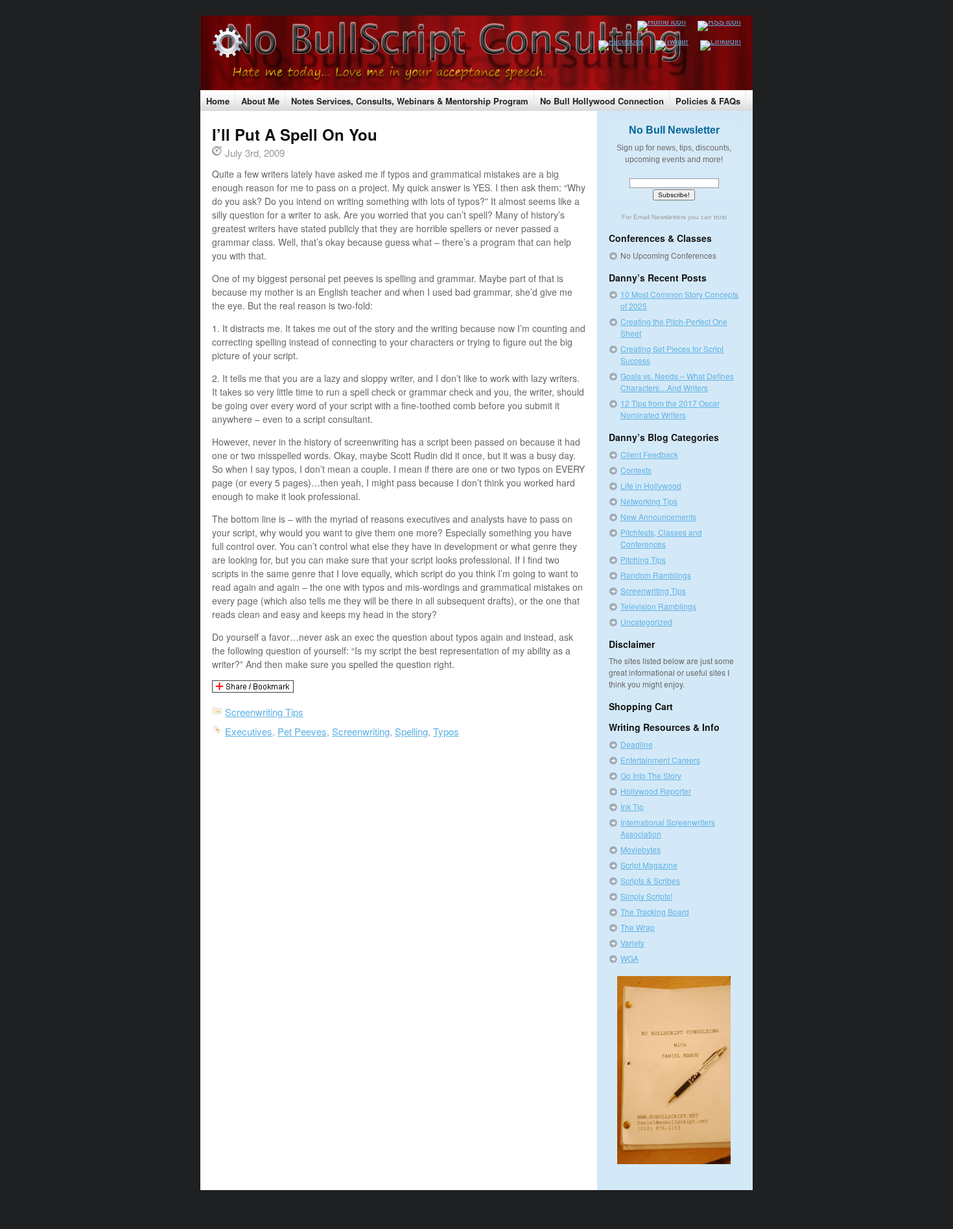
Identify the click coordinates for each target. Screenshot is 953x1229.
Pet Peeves (302, 731)
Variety (632, 942)
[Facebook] (615, 45)
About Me (260, 101)
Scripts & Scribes (650, 880)
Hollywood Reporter (655, 790)
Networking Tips (648, 501)
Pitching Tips (643, 559)
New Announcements (658, 516)
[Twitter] (666, 45)
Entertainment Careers (660, 759)
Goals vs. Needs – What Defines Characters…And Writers (677, 381)
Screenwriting (361, 731)
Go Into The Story (650, 775)
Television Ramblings (658, 606)
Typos (446, 731)
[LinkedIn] (714, 45)
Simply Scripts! (646, 895)
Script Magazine (648, 864)
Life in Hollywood (650, 485)
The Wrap (637, 927)
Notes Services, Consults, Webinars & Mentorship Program (409, 101)
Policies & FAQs (708, 101)
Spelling (411, 731)
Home (217, 101)
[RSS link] (713, 26)
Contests (636, 469)
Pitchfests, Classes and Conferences (661, 538)
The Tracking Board (654, 911)
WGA (629, 958)
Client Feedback (649, 454)
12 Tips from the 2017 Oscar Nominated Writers (670, 409)
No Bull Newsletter (674, 130)
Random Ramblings (655, 574)
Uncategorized (646, 621)
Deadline (636, 744)
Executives (248, 731)
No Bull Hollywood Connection (602, 101)
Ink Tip (632, 806)
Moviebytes (640, 849)
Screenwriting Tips (264, 712)
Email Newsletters (659, 217)
